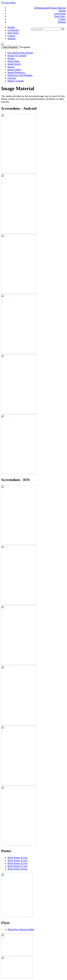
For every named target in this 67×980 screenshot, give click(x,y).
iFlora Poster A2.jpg (17, 863)
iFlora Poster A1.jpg (17, 866)
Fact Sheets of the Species (20, 52)
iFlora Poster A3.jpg (17, 860)
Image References (16, 72)
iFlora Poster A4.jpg (17, 857)
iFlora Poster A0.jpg (17, 869)
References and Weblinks (19, 75)
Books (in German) (16, 55)
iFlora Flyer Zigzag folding (20, 929)
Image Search (14, 64)
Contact (62, 19)
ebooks (10, 58)
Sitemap (62, 22)
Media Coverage (15, 81)
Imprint (62, 10)
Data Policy (60, 16)
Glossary (11, 78)
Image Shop (13, 61)
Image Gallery (14, 69)
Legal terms (60, 13)
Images (10, 66)
